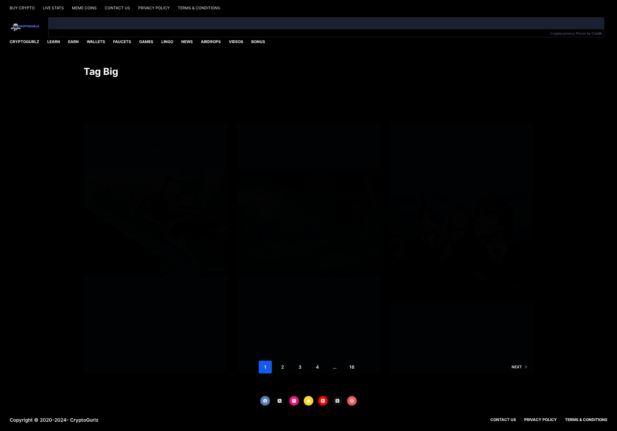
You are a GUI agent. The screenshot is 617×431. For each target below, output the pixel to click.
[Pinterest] (352, 401)
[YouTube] (323, 401)
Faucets (122, 41)
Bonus (258, 41)
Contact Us (117, 7)
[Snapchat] (308, 401)
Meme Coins (84, 7)
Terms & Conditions (199, 7)
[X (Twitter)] (279, 401)
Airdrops (211, 41)
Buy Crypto (22, 7)
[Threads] (337, 401)
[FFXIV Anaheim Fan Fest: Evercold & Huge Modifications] (308, 223)
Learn (53, 41)
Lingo (167, 41)
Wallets (96, 41)
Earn (73, 41)
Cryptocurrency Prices (568, 33)
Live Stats (53, 7)
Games (146, 41)
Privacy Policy (154, 7)
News (187, 41)
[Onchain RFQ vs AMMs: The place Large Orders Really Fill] (155, 223)
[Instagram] (294, 401)
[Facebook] (265, 401)
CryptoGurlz (24, 41)
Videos (236, 41)
